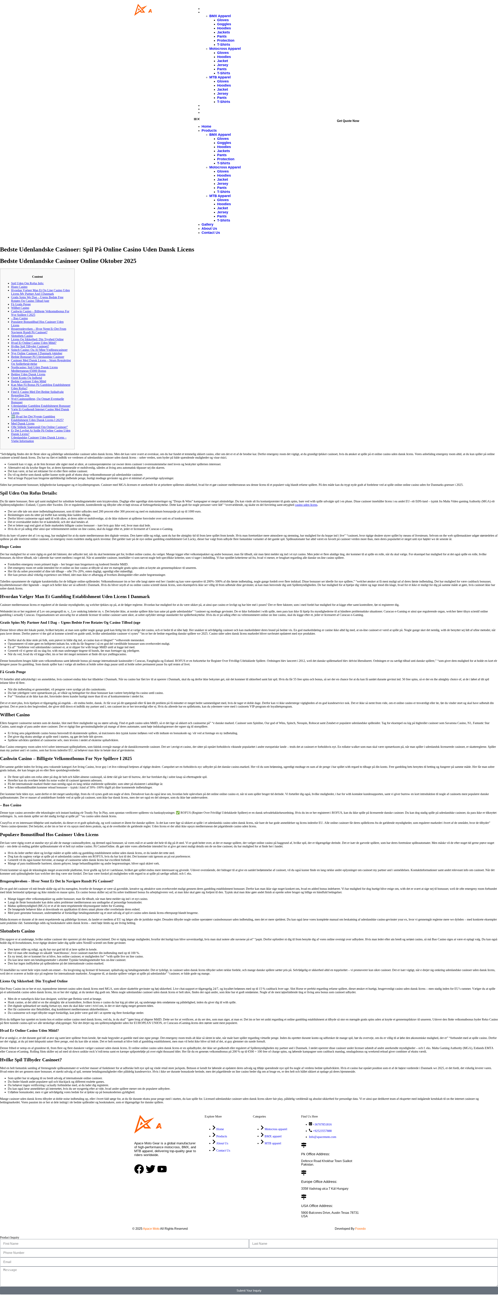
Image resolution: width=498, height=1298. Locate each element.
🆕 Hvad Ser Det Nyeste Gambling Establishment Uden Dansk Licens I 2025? (37, 418)
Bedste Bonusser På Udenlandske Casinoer (37, 356)
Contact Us (210, 112)
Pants (222, 36)
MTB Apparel (220, 77)
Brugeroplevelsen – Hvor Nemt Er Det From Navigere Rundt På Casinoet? (38, 330)
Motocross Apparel (225, 49)
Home (206, 8)
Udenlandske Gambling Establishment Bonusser (40, 405)
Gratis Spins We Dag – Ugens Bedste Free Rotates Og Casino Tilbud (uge (37, 299)
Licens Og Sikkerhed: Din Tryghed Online (37, 339)
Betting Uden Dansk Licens (28, 374)
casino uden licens (306, 504)
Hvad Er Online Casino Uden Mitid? (33, 342)
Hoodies (224, 28)
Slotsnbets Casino (22, 335)
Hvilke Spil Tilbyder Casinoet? (30, 346)
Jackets (223, 32)
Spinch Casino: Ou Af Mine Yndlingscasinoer (39, 349)
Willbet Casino (20, 307)
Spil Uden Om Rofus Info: (27, 283)
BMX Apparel (220, 16)
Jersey (222, 65)
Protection (225, 40)
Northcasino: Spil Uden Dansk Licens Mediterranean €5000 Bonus (34, 369)
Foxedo (360, 1228)
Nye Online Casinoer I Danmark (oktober (36, 353)
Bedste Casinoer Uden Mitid (28, 381)
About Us (209, 109)
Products (208, 12)
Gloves (223, 20)
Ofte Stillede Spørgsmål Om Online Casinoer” (39, 427)
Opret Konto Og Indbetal (26, 377)
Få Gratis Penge (21, 304)
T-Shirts (223, 44)
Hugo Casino (19, 286)
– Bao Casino (19, 318)
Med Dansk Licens (22, 423)
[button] (217, 119)
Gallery (207, 105)
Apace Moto (151, 1228)
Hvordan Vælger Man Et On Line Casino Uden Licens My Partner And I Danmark (40, 292)
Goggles (224, 24)
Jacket (222, 61)
